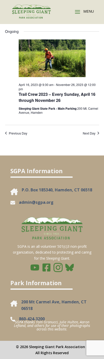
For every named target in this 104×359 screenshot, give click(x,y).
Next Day (89, 133)
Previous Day (18, 133)
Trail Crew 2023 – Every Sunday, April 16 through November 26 (57, 97)
